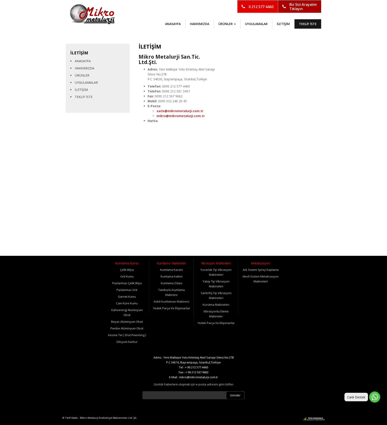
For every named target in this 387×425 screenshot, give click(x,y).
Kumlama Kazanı (171, 270)
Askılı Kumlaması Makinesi (171, 301)
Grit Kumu (127, 276)
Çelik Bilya (127, 270)
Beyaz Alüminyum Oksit (127, 322)
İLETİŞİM (283, 24)
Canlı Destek (356, 397)
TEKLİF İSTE (308, 24)
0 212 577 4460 (261, 6)
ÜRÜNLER (82, 75)
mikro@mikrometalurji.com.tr (181, 116)
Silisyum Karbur (127, 342)
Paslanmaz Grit (126, 290)
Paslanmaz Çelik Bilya (127, 283)
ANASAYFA (173, 24)
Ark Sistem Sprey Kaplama (261, 270)
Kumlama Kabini (172, 276)
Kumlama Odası (171, 283)
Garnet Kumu (127, 297)
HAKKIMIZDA (199, 24)
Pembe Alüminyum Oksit (126, 328)
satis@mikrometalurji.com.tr (180, 111)
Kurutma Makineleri (216, 305)
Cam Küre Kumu (127, 303)
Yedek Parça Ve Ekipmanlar (171, 308)
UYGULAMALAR (256, 24)
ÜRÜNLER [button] (226, 24)
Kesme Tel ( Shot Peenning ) (127, 335)
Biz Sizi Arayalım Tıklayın (303, 6)
